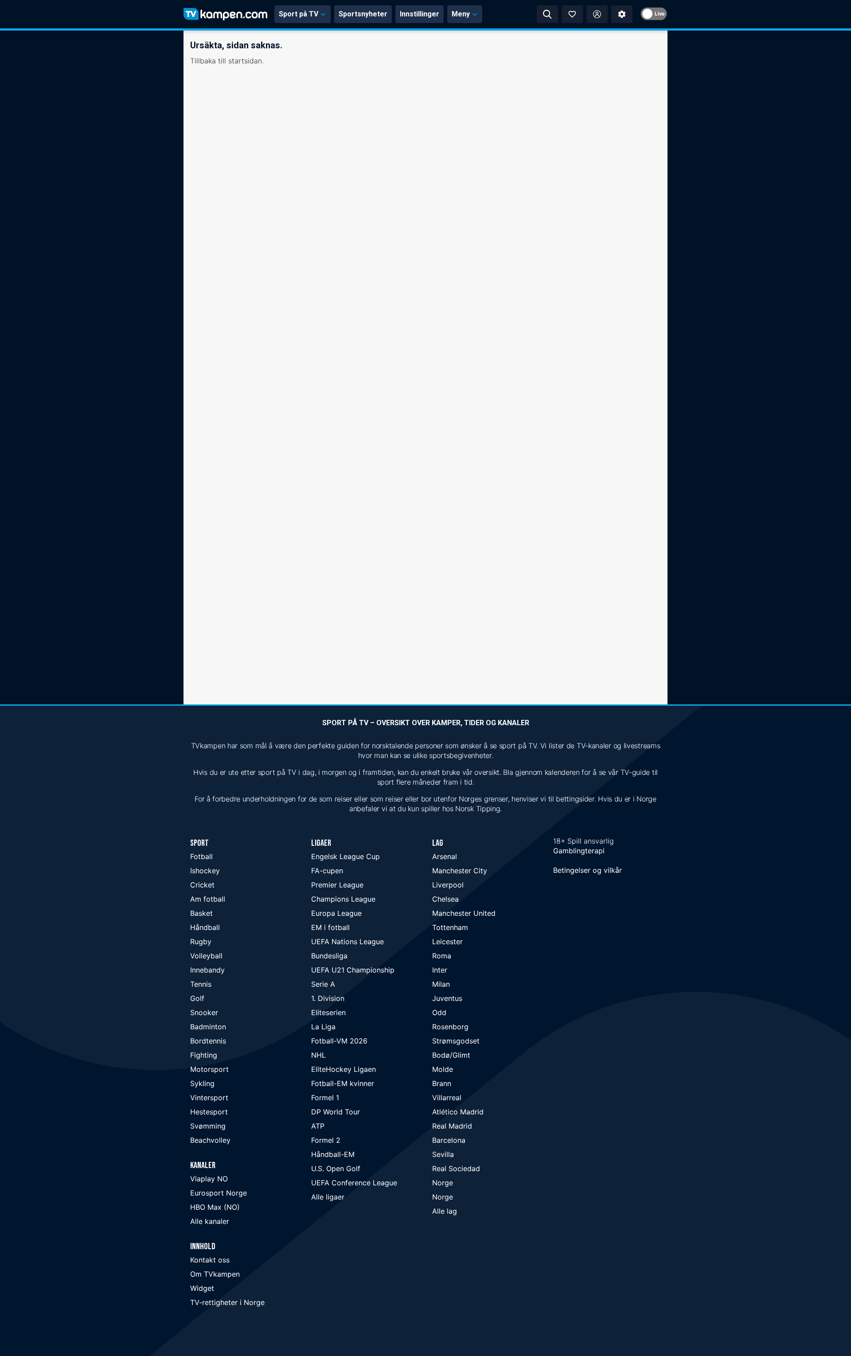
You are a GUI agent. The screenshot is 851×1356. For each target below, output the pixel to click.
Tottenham (450, 927)
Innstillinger (419, 14)
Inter (439, 969)
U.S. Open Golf (335, 1168)
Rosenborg (450, 1026)
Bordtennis (208, 1040)
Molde (442, 1069)
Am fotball (207, 899)
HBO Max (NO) (215, 1207)
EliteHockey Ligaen (343, 1069)
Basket (201, 913)
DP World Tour (335, 1111)
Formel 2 (325, 1140)
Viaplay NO (209, 1178)
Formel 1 (325, 1097)
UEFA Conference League (354, 1182)
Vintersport (209, 1097)
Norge (442, 1182)
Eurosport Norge (218, 1192)
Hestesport (209, 1111)
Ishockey (205, 870)
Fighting (203, 1055)
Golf (197, 998)
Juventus (447, 998)
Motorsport (209, 1069)
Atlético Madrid (458, 1111)
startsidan (245, 60)
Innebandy (207, 969)
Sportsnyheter (363, 14)
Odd (439, 1012)
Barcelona (448, 1140)
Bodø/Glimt (451, 1055)
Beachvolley (210, 1140)
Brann (441, 1083)
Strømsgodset (456, 1040)
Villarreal (446, 1097)
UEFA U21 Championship (352, 969)
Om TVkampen (215, 1274)
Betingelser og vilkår (587, 870)
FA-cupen (327, 870)
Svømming (208, 1126)
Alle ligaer (327, 1196)
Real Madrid (452, 1126)
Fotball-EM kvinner (342, 1083)
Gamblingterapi (579, 850)
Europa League (336, 913)
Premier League (337, 884)
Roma (441, 955)
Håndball (205, 927)
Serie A (323, 984)
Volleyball (206, 955)
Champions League (343, 899)
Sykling (202, 1083)
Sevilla (443, 1154)
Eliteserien (328, 1012)
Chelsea (445, 899)
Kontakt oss (210, 1259)
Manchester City (459, 870)
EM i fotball (330, 927)
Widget (202, 1288)
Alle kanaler (209, 1221)
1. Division (327, 998)
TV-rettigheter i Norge (227, 1302)
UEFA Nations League (347, 941)
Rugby (200, 941)
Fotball (201, 856)
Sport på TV (298, 14)
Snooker (204, 1012)
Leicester (447, 941)
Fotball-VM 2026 (339, 1040)
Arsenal (444, 856)
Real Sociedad (456, 1168)
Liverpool (448, 884)
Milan (441, 984)
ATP (317, 1126)
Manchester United (464, 913)
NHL (318, 1055)
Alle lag (444, 1211)
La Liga (323, 1026)
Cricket (202, 884)
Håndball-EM (333, 1154)
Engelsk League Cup (345, 856)
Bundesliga (329, 955)
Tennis (200, 984)
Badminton (208, 1026)
